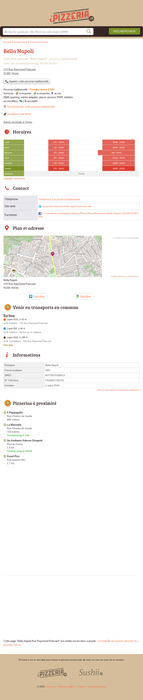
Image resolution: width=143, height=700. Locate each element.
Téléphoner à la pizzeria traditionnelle (59, 199)
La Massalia (14, 424)
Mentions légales (66, 686)
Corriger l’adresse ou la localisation (124, 276)
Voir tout (8, 345)
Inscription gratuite (96, 686)
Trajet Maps (85, 296)
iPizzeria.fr (71, 14)
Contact (81, 686)
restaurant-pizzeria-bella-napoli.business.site (67, 206)
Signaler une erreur (14, 178)
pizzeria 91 (130, 640)
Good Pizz (13, 456)
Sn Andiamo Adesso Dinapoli (24, 440)
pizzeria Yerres (12, 644)
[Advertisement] (71, 547)
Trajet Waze (39, 296)
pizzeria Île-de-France (110, 640)
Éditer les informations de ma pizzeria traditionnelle (118, 390)
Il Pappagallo (15, 412)
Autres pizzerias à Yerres (17, 122)
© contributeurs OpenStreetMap (125, 238)
